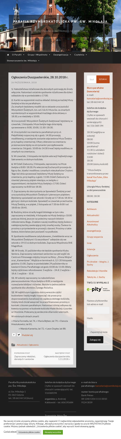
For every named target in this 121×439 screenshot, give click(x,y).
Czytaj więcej (10, 431)
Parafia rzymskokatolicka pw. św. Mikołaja (60, 21)
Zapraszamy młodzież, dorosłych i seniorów (25, 356)
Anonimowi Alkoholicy (93, 223)
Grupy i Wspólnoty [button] (38, 54)
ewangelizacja (94, 230)
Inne (89, 243)
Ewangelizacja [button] (61, 54)
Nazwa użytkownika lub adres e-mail (97, 302)
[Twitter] (18, 335)
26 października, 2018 (24, 82)
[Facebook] (13, 335)
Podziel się (27, 335)
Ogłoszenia (34, 345)
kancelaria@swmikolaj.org (100, 98)
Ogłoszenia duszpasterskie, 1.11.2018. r (57, 356)
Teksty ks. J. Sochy (96, 277)
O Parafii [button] (17, 54)
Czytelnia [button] (79, 54)
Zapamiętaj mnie (98, 332)
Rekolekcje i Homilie (97, 270)
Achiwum (92, 209)
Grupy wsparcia (95, 236)
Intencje (91, 249)
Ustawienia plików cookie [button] (29, 432)
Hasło (90, 318)
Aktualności (22, 345)
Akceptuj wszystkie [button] (53, 432)
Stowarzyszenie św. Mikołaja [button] (22, 60)
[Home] (8, 55)
